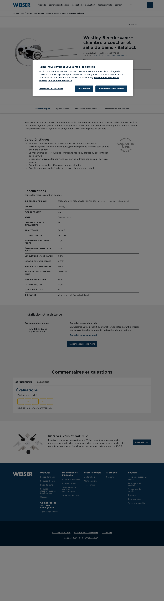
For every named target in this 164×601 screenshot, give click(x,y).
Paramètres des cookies (51, 89)
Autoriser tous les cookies (111, 89)
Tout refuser (84, 89)
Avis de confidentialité (60, 80)
